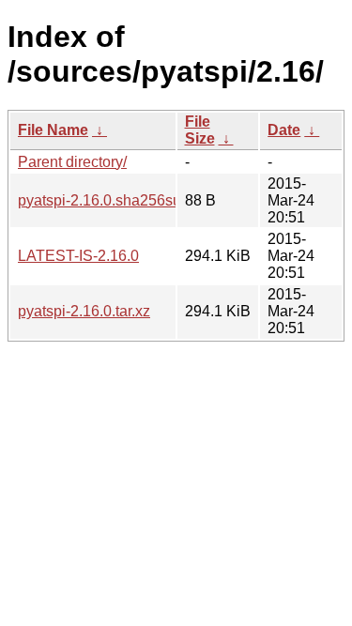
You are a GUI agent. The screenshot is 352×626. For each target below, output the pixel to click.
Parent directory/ (72, 162)
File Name (53, 130)
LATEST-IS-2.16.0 (78, 256)
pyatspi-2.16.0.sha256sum (105, 200)
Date (284, 130)
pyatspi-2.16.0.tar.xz (84, 311)
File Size (200, 130)
